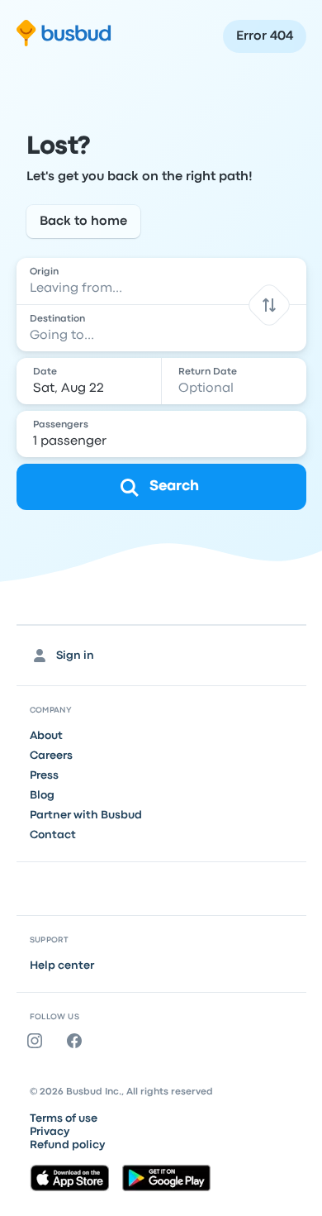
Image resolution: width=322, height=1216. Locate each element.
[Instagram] (38, 1041)
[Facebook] (77, 1041)
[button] (268, 304)
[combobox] (161, 281)
